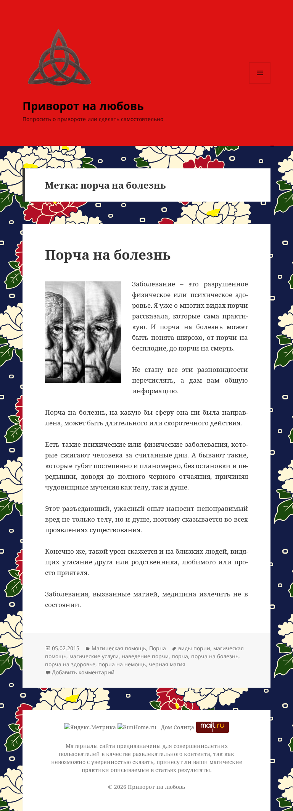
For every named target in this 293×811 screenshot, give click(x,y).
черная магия (167, 664)
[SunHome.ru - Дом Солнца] (156, 726)
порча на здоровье (70, 664)
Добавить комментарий (83, 672)
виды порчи (194, 648)
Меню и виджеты (260, 83)
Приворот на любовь (83, 105)
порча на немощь (122, 664)
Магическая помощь (119, 648)
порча (180, 656)
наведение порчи (145, 656)
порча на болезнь (214, 656)
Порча (157, 648)
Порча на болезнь (108, 254)
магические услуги (94, 656)
